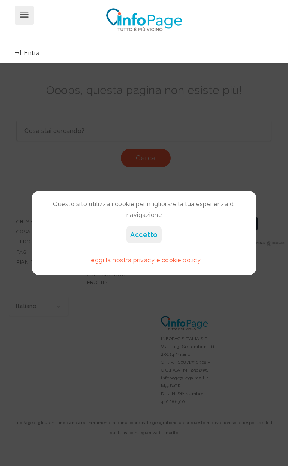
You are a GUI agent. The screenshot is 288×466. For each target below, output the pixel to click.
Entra (31, 53)
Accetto (144, 235)
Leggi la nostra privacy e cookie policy (144, 260)
